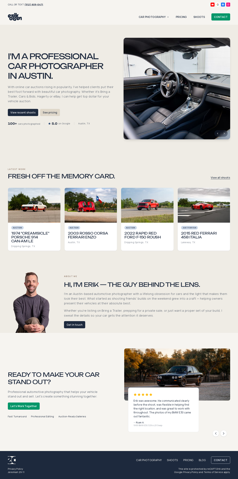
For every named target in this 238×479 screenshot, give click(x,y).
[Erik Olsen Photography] (15, 17)
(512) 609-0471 (33, 4)
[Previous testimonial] (216, 433)
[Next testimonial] (223, 433)
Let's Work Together (23, 406)
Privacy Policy (15, 468)
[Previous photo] (217, 133)
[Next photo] (224, 133)
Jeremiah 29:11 (16, 472)
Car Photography (152, 17)
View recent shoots (23, 112)
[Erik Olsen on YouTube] (212, 5)
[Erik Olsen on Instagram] (228, 5)
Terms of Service (213, 472)
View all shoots (220, 177)
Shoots (199, 17)
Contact (221, 17)
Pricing (181, 17)
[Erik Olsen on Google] (218, 5)
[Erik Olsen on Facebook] (223, 5)
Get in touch (75, 324)
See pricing (50, 112)
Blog (202, 460)
